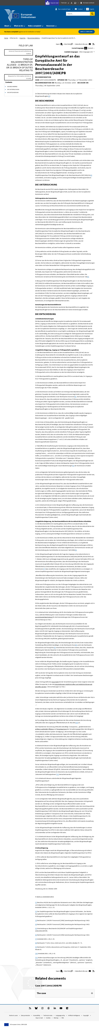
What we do (18, 26)
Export (58, 44)
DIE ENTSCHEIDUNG (13, 92)
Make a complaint (34, 26)
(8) (76, 645)
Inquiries (23, 38)
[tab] (65, 993)
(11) (57, 774)
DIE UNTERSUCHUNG (13, 89)
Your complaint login (64, 9)
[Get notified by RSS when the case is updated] (93, 44)
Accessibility (37, 1015)
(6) (76, 550)
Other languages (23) (86, 52)
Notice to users (13, 1015)
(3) (88, 277)
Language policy (60, 1015)
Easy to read (54, 3)
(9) (55, 647)
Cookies (48, 1018)
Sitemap (56, 1018)
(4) (75, 397)
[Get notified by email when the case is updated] (89, 44)
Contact (80, 9)
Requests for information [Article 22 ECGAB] (19, 77)
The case (41, 993)
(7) (44, 569)
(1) (49, 96)
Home (6, 38)
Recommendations (34, 38)
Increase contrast (88, 3)
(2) (91, 175)
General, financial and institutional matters (20, 52)
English (90, 9)
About (6, 26)
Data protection (25, 1015)
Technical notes (48, 1015)
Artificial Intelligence (74, 1015)
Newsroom (50, 26)
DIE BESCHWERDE (12, 86)
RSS (63, 1018)
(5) (73, 466)
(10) (77, 723)
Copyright (86, 1015)
